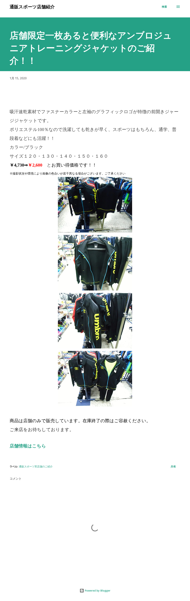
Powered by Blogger (97, 590)
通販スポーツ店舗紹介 (32, 7)
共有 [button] (173, 466)
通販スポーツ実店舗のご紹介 (36, 466)
